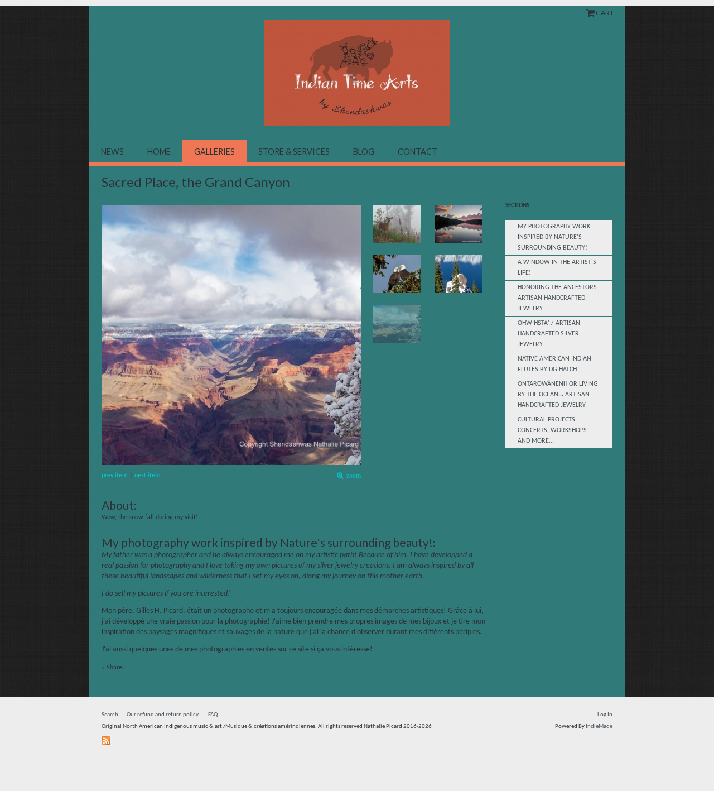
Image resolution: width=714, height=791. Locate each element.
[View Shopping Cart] (591, 12)
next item (147, 475)
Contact (417, 151)
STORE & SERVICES (294, 151)
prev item (115, 475)
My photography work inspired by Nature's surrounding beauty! (554, 237)
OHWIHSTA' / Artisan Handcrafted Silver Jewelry (549, 334)
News (112, 151)
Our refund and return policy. (163, 715)
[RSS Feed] (107, 739)
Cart (605, 12)
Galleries (214, 151)
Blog (363, 151)
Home (159, 151)
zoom (352, 475)
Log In (604, 715)
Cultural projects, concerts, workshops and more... (552, 430)
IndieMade (599, 726)
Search (110, 715)
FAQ (213, 715)
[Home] (357, 73)
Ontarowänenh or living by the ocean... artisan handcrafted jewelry (558, 395)
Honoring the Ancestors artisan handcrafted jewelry (557, 298)
